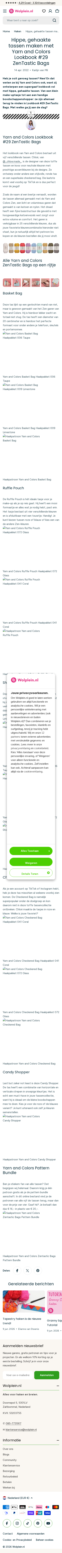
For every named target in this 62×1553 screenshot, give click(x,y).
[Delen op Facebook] (17, 1270)
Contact (8, 1533)
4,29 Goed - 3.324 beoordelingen (37, 2)
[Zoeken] (54, 20)
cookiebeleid (41, 748)
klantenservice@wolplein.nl (21, 1429)
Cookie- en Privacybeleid (17, 1539)
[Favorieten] (43, 11)
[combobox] (31, 20)
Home (6, 31)
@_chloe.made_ (12, 161)
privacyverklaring (20, 748)
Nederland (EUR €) (18, 1498)
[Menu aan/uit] (5, 11)
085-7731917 (13, 1423)
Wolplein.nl (18, 1546)
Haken (17, 31)
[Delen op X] (27, 1270)
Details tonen (30, 873)
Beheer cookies (44, 1539)
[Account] (50, 11)
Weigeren (31, 863)
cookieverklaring (33, 771)
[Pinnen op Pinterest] (38, 1270)
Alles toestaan (30, 850)
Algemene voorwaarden (30, 1533)
